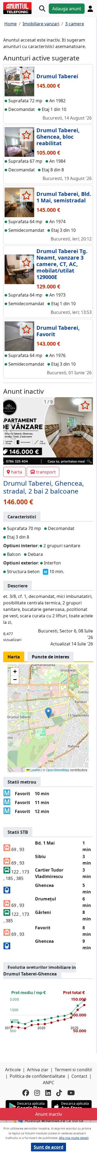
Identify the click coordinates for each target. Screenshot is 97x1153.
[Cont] (90, 9)
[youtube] (71, 1093)
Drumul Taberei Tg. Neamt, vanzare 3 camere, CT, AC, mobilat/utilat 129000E (62, 264)
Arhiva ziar (37, 1070)
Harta (14, 657)
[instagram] (37, 1093)
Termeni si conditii (73, 1070)
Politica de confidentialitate (37, 1076)
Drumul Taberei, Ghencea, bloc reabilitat (58, 137)
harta (16, 472)
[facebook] (25, 1093)
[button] (48, 712)
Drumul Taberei (57, 76)
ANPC (48, 1083)
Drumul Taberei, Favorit (58, 331)
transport (46, 472)
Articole (13, 1070)
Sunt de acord (48, 1147)
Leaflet (35, 769)
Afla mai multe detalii (74, 1138)
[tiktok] (59, 1093)
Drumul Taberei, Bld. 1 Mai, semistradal (63, 197)
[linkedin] (48, 1093)
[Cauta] (42, 9)
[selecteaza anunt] (26, 74)
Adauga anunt (66, 9)
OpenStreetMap (57, 769)
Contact (79, 1076)
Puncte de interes (50, 657)
